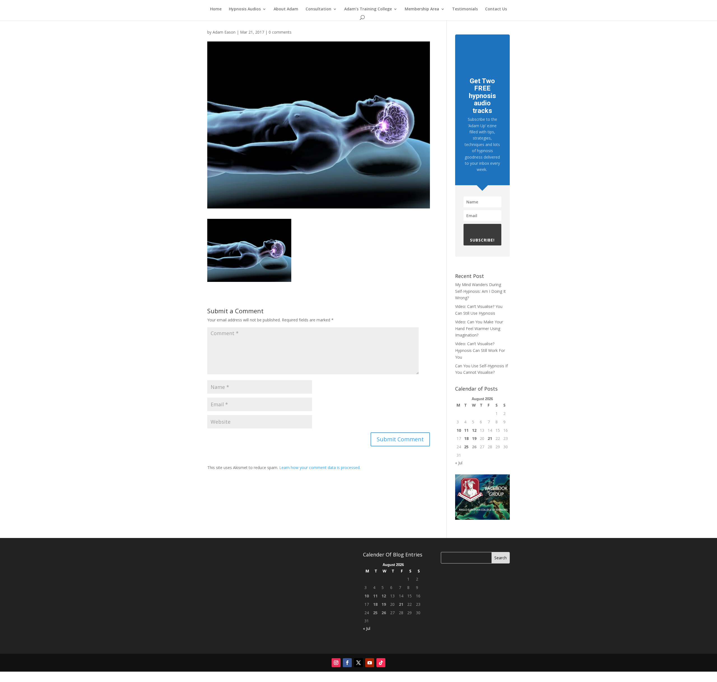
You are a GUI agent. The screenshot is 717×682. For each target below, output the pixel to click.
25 (466, 446)
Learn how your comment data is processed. (319, 467)
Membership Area (422, 9)
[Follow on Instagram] (336, 662)
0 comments (280, 32)
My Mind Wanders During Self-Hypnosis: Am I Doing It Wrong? (480, 291)
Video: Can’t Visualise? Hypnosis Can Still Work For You (480, 350)
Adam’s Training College (368, 9)
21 (490, 438)
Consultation (318, 9)
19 (474, 438)
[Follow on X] (358, 662)
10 (459, 430)
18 (466, 438)
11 (466, 430)
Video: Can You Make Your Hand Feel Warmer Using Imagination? (479, 328)
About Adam (286, 9)
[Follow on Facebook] (347, 662)
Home (216, 9)
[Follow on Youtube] (369, 662)
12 (474, 430)
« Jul (458, 462)
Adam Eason (224, 32)
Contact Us (496, 9)
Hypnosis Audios (245, 9)
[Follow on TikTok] (380, 662)
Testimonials (465, 9)
